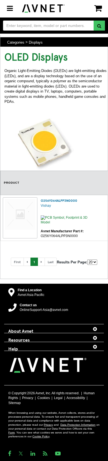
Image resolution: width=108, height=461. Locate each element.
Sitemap (14, 403)
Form (11, 432)
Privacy (27, 398)
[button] (27, 262)
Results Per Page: (72, 262)
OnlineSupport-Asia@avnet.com (44, 310)
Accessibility (75, 398)
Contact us (28, 305)
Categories (15, 42)
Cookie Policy (40, 436)
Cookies (43, 398)
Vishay (46, 206)
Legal (58, 398)
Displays (36, 42)
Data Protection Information (78, 424)
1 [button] (34, 262)
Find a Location (30, 290)
